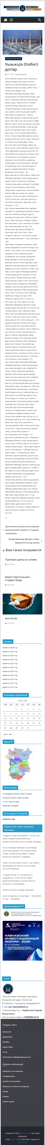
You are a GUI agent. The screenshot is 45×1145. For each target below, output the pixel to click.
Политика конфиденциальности (17, 1057)
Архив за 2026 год (10, 647)
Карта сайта (8, 1047)
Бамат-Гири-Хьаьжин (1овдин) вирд (17, 578)
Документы (7, 1037)
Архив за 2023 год (10, 659)
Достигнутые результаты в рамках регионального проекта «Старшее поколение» (22, 530)
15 (17, 718)
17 (28, 718)
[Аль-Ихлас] (22, 595)
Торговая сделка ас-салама (21, 559)
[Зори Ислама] (5, 20)
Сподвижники (9, 1076)
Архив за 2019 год (10, 675)
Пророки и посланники (13, 1071)
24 (28, 723)
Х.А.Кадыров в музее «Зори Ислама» (17, 794)
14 (11, 718)
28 (11, 728)
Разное (6, 1096)
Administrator (22, 74)
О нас (5, 1052)
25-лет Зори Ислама (11, 802)
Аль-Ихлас (11, 618)
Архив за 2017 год (10, 683)
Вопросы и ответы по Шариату (16, 1086)
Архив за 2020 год (10, 671)
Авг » (11, 734)
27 (5, 728)
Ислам (5, 1091)
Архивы (6, 1042)
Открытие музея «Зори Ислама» (16, 798)
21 (11, 723)
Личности (7, 1032)
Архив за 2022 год (10, 663)
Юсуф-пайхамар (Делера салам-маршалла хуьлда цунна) (24, 541)
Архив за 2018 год (10, 679)
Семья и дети (8, 1101)
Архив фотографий (10, 805)
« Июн (5, 734)
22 (17, 723)
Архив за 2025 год (10, 651)
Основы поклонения (13, 59)
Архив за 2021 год (10, 667)
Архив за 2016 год (10, 687)
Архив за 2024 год (10, 655)
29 (17, 728)
